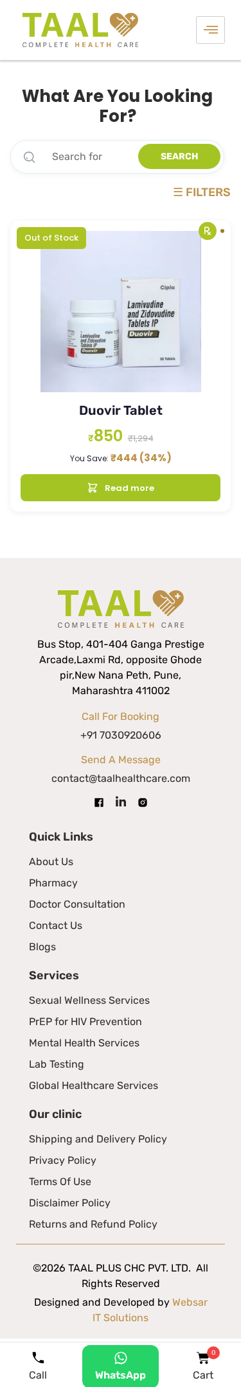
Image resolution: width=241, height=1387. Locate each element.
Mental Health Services (84, 1043)
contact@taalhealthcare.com (120, 778)
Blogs (42, 947)
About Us (51, 861)
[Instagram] (142, 802)
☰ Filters (202, 192)
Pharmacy (53, 883)
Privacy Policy (62, 1160)
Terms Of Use (60, 1181)
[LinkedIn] (120, 802)
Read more (129, 488)
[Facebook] (99, 802)
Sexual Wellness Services (89, 1000)
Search (179, 156)
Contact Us (55, 925)
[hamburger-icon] (210, 29)
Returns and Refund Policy (93, 1224)
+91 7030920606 (120, 735)
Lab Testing (56, 1064)
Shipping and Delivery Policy (98, 1139)
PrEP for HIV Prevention (85, 1021)
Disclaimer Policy (70, 1203)
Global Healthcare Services (93, 1085)
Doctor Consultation (77, 904)
